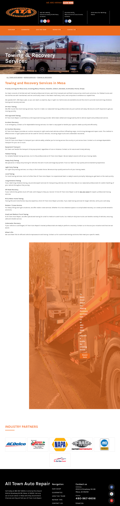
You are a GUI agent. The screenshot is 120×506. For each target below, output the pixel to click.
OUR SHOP (11, 29)
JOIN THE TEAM (41, 29)
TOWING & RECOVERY (53, 48)
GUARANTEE (25, 29)
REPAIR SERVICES (35, 48)
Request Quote (84, 356)
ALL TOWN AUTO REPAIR (16, 48)
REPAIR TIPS (57, 29)
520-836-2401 (69, 12)
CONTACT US (71, 29)
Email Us (79, 503)
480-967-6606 (44, 12)
